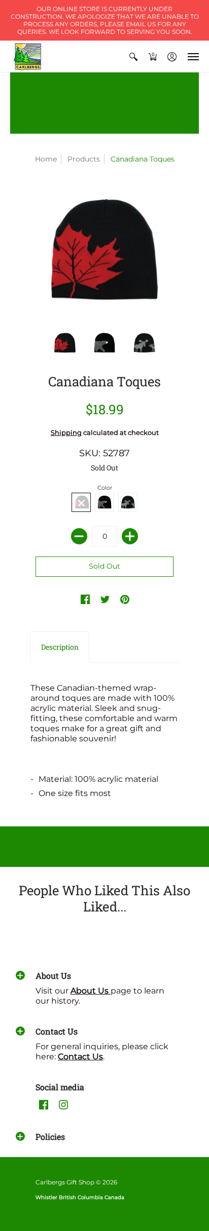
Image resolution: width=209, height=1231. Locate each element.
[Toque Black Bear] (104, 343)
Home (46, 159)
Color (104, 487)
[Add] (130, 536)
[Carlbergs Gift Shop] (28, 57)
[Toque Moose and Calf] (144, 343)
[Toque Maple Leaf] (65, 343)
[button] (133, 57)
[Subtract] (79, 536)
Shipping (66, 432)
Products (83, 159)
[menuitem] (133, 57)
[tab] (59, 647)
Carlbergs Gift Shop (65, 1182)
